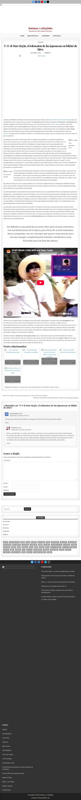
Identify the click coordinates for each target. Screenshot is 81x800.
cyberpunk (33, 545)
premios (18, 550)
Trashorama (6, 790)
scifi (23, 550)
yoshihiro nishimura (40, 552)
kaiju (36, 547)
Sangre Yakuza (7, 786)
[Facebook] (36, 2)
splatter (29, 550)
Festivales (6, 521)
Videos (5, 534)
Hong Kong (7, 547)
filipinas (73, 545)
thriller (68, 550)
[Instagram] (39, 2)
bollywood (41, 542)
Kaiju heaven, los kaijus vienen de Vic (53, 586)
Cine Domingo (7, 758)
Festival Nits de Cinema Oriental (60, 120)
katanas (41, 547)
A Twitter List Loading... (49, 599)
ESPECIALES (57, 36)
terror (62, 550)
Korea (47, 547)
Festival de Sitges (56, 545)
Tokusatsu (45, 387)
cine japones (23, 387)
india (19, 547)
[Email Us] (45, 2)
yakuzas (29, 552)
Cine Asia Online (7, 754)
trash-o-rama (54, 387)
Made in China (7, 777)
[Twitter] (33, 2)
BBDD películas (33, 36)
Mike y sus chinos (8, 782)
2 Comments (47, 53)
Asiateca (5, 742)
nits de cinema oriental (69, 547)
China (47, 542)
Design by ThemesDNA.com (40, 798)
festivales (67, 545)
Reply (7, 422)
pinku (12, 550)
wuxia (23, 552)
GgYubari (14, 427)
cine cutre (64, 542)
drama (40, 545)
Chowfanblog (6, 750)
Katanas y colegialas (40, 28)
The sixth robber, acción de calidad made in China (57, 571)
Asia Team (5, 738)
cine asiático (14, 387)
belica (28, 542)
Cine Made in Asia (8, 763)
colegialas (25, 545)
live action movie (56, 547)
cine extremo (72, 542)
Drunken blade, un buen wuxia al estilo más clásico (58, 596)
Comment (7, 460)
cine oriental (32, 387)
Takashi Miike (54, 550)
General (6, 524)
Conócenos (46, 36)
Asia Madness (7, 733)
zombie (50, 552)
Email (5, 487)
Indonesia (25, 547)
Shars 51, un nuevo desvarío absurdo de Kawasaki (58, 582)
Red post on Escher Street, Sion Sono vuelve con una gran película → (56, 398)
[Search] (48, 2)
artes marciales (14, 542)
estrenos (46, 545)
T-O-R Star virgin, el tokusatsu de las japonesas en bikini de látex (40, 47)
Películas (40, 42)
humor (14, 547)
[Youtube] (42, 2)
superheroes (37, 550)
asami (22, 542)
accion (6, 542)
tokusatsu (6, 133)
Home (22, 36)
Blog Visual (6, 746)
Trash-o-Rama (54, 124)
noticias (6, 550)
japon (39, 387)
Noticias (6, 528)
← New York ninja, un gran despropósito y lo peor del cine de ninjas (24, 395)
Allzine (4, 729)
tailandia (46, 550)
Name (6, 483)
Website (6, 490)
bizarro (33, 542)
